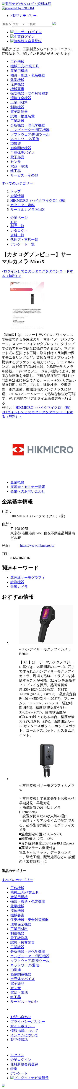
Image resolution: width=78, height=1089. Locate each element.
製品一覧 (17, 226)
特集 (13, 1069)
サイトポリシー (22, 1026)
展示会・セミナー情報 (27, 487)
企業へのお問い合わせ (27, 491)
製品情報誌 (19, 1040)
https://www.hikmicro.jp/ (37, 545)
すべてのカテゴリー (17, 183)
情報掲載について (24, 1030)
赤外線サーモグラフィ (27, 577)
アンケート (19, 1073)
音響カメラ (19, 586)
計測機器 (17, 582)
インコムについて (24, 1035)
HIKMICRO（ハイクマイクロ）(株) (43, 407)
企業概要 (17, 482)
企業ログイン (20, 1059)
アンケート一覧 (22, 244)
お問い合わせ (20, 1017)
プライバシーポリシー (27, 1021)
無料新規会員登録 (24, 1064)
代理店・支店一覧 (24, 239)
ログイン (17, 1055)
